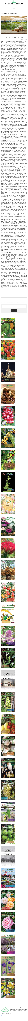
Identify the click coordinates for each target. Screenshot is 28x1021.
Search (14, 310)
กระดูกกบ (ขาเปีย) (6, 300)
